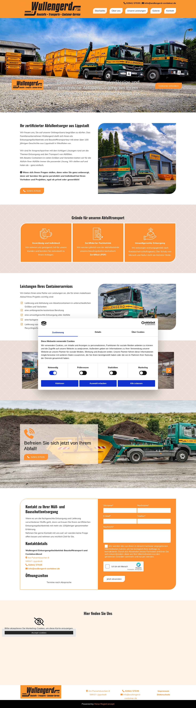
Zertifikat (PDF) (98, 254)
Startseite (100, 10)
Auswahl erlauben (98, 383)
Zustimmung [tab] (58, 332)
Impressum (163, 691)
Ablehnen (59, 383)
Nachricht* (108, 527)
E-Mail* (107, 516)
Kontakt (170, 10)
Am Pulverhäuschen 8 (37, 557)
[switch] (83, 373)
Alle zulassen (136, 383)
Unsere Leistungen (136, 10)
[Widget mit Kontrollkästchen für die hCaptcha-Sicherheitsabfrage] (123, 566)
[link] (39, 622)
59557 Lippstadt (33, 561)
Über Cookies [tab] (138, 332)
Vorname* (108, 505)
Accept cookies (38, 632)
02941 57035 (133, 3)
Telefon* (141, 516)
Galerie (156, 10)
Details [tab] (98, 332)
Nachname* (143, 505)
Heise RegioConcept (104, 704)
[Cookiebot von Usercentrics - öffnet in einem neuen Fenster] (143, 323)
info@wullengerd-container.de (160, 3)
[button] (168, 86)
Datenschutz (163, 694)
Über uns (116, 10)
